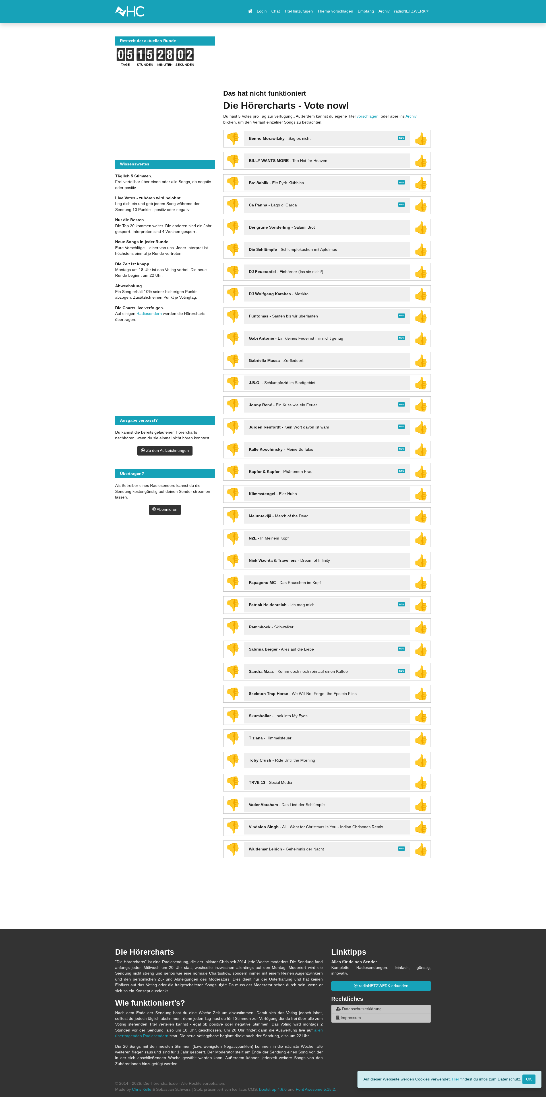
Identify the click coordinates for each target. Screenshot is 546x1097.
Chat (275, 11)
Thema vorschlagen (335, 11)
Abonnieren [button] (166, 509)
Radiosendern (149, 313)
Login (262, 11)
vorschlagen (368, 116)
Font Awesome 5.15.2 (315, 1089)
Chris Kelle (141, 1089)
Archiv (384, 11)
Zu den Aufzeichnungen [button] (167, 450)
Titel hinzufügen (298, 11)
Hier (455, 1079)
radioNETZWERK (409, 11)
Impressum (350, 1018)
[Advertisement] (327, 62)
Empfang (366, 11)
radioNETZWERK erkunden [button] (383, 986)
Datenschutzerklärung (361, 1009)
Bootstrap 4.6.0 (273, 1089)
